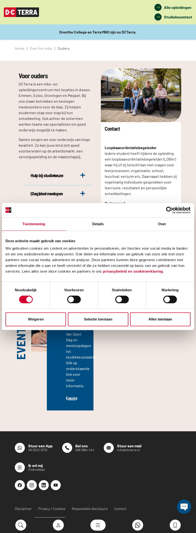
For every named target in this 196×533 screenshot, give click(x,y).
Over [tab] (162, 224)
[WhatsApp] (137, 525)
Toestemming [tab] (33, 224)
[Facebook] (20, 485)
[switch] (74, 299)
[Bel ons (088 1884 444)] (175, 525)
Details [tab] (98, 224)
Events (71, 398)
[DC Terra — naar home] (21, 12)
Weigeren (36, 319)
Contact (120, 508)
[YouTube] (56, 485)
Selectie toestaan (98, 319)
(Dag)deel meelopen (47, 193)
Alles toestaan (160, 319)
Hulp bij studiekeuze (47, 175)
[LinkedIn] (44, 485)
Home (20, 48)
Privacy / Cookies (51, 508)
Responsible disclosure (90, 508)
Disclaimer (23, 508)
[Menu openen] (98, 525)
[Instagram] (32, 485)
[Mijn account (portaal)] (58, 525)
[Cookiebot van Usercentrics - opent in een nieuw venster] (170, 210)
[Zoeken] (20, 525)
